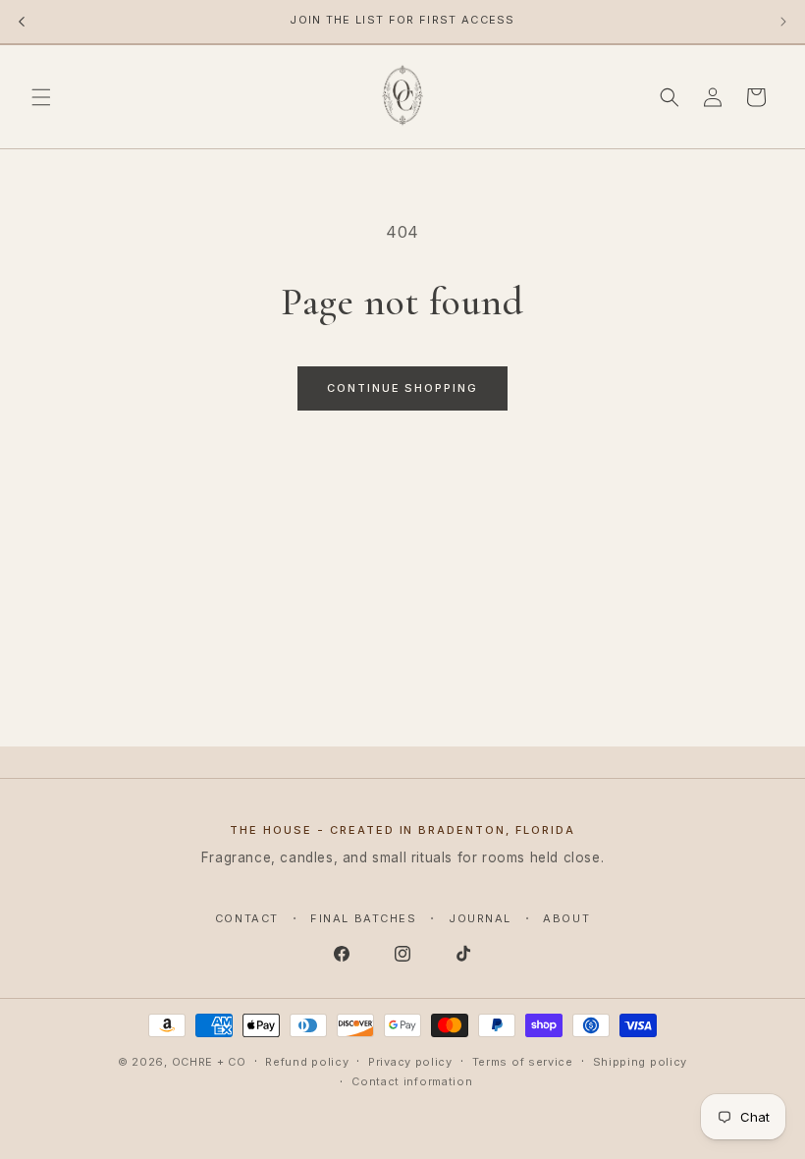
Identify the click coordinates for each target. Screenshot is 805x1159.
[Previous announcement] (21, 21)
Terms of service (522, 1062)
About (566, 918)
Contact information (411, 1081)
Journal (480, 918)
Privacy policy (410, 1062)
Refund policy (307, 1062)
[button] (41, 97)
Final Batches (363, 918)
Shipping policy (640, 1062)
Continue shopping (403, 388)
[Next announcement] (783, 21)
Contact (247, 918)
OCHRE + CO (209, 1062)
